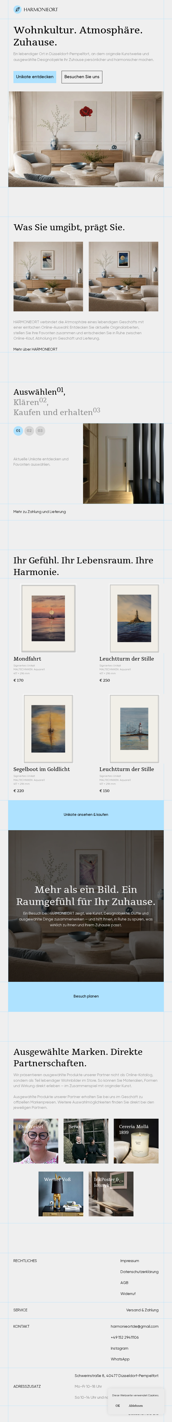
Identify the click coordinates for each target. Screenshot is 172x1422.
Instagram (119, 1348)
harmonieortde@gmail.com (135, 1326)
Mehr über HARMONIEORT (35, 349)
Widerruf (127, 1294)
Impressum (129, 1261)
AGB (124, 1283)
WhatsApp (120, 1359)
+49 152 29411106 (125, 1337)
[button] (82, 77)
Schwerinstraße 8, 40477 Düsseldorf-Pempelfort (117, 1376)
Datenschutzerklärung (139, 1272)
